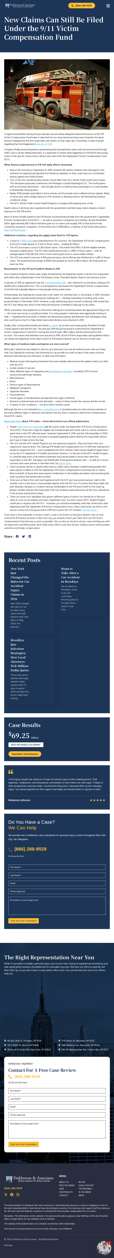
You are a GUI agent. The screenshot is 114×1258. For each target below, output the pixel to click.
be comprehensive (49, 409)
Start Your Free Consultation (23, 921)
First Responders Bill (55, 282)
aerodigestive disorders (61, 371)
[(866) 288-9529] (10, 850)
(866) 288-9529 (30, 849)
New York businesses (15, 230)
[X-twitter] (6, 1194)
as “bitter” (54, 325)
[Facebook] (11, 1194)
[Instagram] (17, 1194)
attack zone (65, 463)
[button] (17, 536)
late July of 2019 (44, 144)
